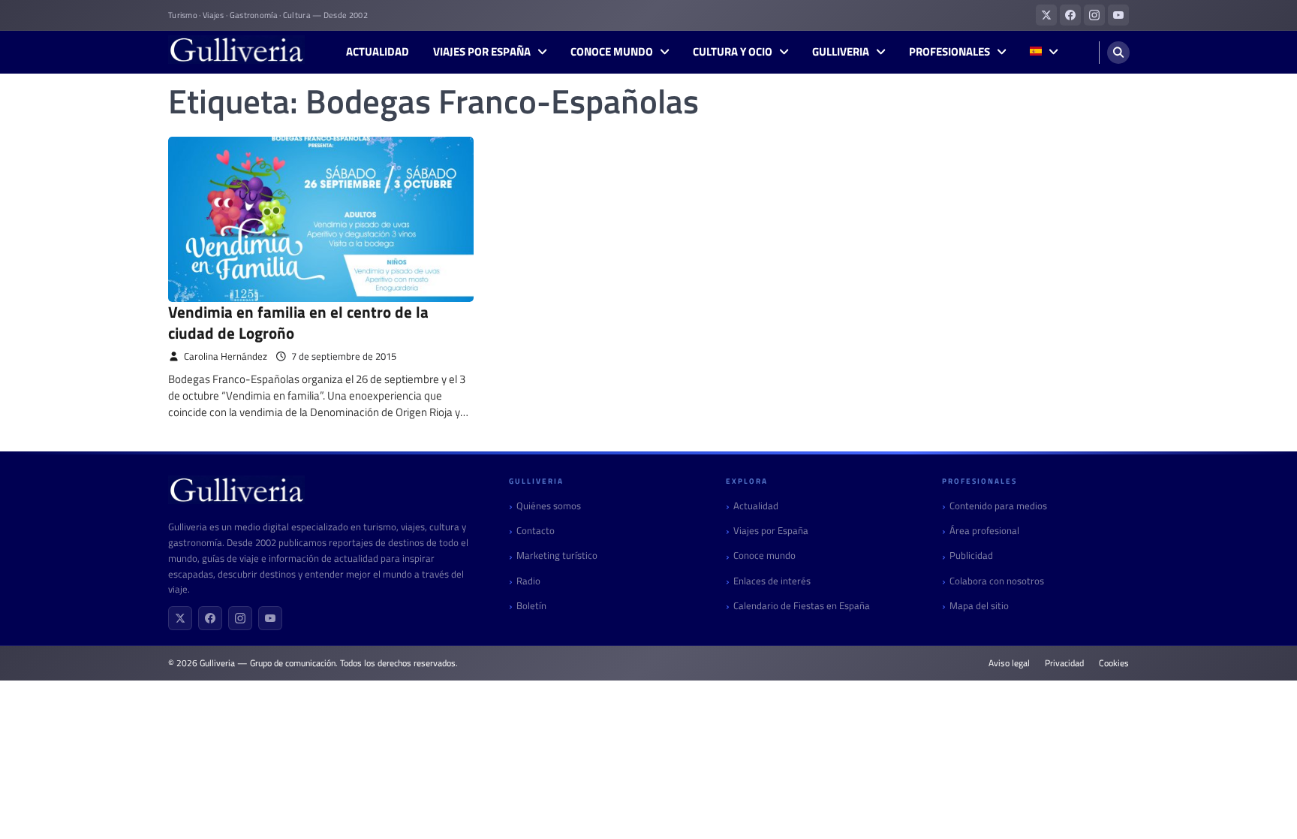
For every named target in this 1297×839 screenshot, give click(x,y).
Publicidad (971, 555)
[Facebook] (210, 618)
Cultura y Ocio (732, 52)
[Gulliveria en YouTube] (1118, 15)
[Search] (1118, 52)
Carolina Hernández (225, 356)
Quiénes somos (548, 506)
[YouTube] (270, 618)
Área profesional (984, 531)
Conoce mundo (611, 52)
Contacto (535, 531)
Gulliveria (840, 52)
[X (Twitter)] (180, 618)
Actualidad (377, 52)
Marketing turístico (556, 555)
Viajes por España (482, 52)
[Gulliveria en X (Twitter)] (1046, 15)
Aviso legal (1009, 663)
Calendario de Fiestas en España (801, 606)
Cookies (1114, 663)
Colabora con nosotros (996, 581)
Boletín (531, 606)
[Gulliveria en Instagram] (1094, 15)
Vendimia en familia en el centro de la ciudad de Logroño (298, 322)
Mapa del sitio (979, 606)
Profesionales (949, 52)
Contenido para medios (998, 506)
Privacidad (1064, 663)
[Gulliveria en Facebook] (1070, 15)
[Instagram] (240, 618)
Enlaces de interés (772, 581)
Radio (528, 581)
